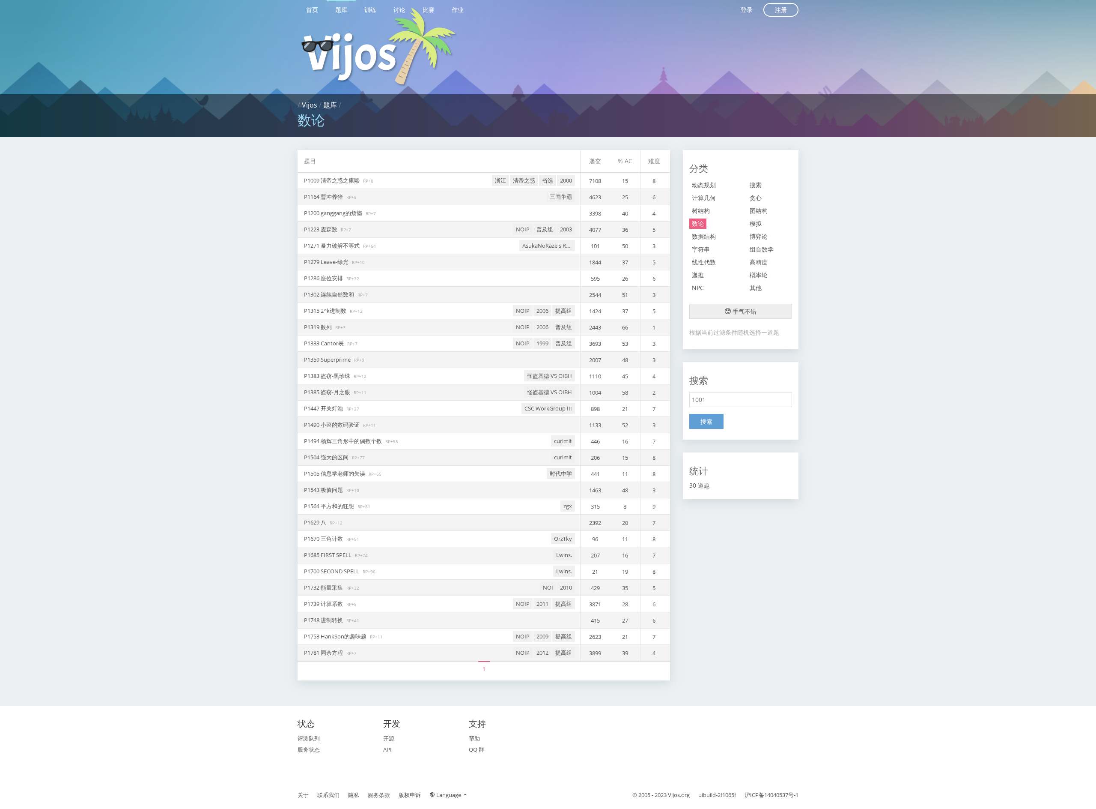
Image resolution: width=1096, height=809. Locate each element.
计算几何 (704, 198)
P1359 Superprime (328, 359)
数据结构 (704, 236)
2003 (566, 229)
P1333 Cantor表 (324, 343)
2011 (542, 604)
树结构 (701, 211)
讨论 (399, 10)
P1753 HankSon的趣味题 (336, 636)
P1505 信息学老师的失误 (335, 473)
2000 (566, 180)
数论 (698, 223)
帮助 (474, 738)
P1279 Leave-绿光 (327, 262)
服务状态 (309, 749)
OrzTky (563, 538)
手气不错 (743, 311)
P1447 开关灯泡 (324, 408)
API (387, 749)
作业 (458, 10)
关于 (303, 795)
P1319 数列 (318, 327)
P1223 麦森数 (321, 229)
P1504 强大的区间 (327, 457)
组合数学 (762, 249)
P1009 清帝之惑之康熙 (332, 180)
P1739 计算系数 (324, 604)
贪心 (756, 198)
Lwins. (564, 555)
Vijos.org (679, 795)
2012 (542, 652)
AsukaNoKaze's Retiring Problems (548, 245)
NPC (698, 288)
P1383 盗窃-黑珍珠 (327, 376)
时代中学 (561, 473)
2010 (566, 587)
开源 (388, 738)
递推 (698, 275)
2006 (542, 311)
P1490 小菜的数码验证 (332, 424)
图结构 (759, 211)
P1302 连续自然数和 (329, 294)
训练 (370, 10)
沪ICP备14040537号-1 (771, 795)
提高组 (563, 311)
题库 (341, 10)
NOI (548, 587)
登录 (747, 10)
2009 (542, 636)
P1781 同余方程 (324, 652)
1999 (542, 343)
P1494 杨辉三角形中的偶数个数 (343, 441)
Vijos (309, 105)
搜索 (756, 185)
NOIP (523, 229)
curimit (563, 441)
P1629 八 (316, 522)
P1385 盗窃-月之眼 (327, 392)
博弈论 (759, 236)
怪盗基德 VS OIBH (549, 376)
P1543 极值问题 (324, 490)
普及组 (544, 229)
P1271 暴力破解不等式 (332, 245)
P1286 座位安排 (324, 278)
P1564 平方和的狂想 (329, 506)
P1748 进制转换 (324, 620)
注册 (781, 10)
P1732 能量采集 (324, 587)
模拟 (756, 223)
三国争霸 (561, 197)
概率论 (759, 275)
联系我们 (328, 795)
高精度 (759, 262)
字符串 (701, 249)
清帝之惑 (524, 180)
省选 (547, 180)
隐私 (353, 795)
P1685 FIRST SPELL (328, 555)
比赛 (429, 10)
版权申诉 (410, 795)
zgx (567, 506)
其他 (756, 288)
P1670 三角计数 (324, 538)
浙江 (500, 180)
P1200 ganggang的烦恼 (333, 213)
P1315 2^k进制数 (326, 311)
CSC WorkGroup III (548, 408)
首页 (312, 10)
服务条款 (379, 795)
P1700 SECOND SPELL (332, 571)
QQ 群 (476, 749)
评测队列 (309, 738)
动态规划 (704, 185)
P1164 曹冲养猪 (324, 197)
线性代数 (704, 262)
